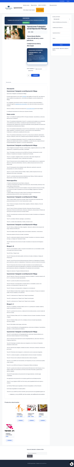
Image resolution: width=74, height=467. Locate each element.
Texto (54, 38)
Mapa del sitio (34, 5)
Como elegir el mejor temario (29, 9)
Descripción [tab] (8, 82)
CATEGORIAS (62, 1)
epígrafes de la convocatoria (21, 104)
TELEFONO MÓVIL (57, 32)
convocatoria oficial (30, 108)
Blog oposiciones (53, 5)
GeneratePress (43, 463)
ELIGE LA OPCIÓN (56, 16)
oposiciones (18, 8)
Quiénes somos (26, 5)
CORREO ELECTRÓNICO (58, 27)
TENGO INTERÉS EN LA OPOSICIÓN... (60, 22)
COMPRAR (35, 75)
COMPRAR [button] (43, 420)
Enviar (61, 44)
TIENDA (68, 1)
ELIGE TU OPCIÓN (42, 5)
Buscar (29, 456)
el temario (24, 96)
